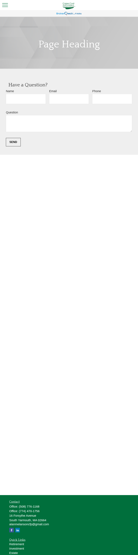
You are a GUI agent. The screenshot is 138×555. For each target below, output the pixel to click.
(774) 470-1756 (29, 511)
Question (12, 112)
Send (13, 142)
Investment (16, 548)
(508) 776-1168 (29, 506)
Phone (96, 91)
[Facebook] (11, 530)
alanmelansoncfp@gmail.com (29, 524)
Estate (13, 553)
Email (53, 91)
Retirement (16, 544)
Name (10, 91)
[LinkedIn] (17, 530)
